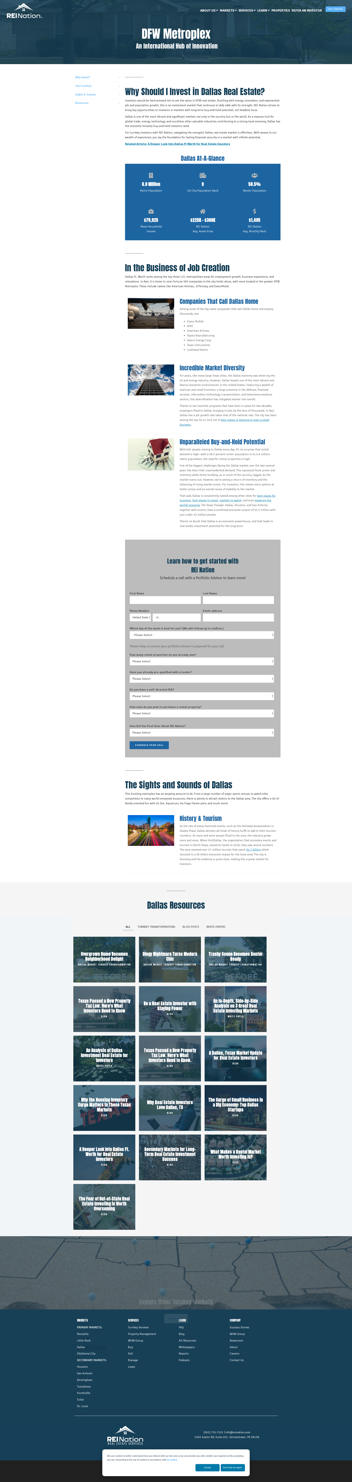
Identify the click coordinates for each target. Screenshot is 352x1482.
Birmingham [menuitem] (84, 1380)
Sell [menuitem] (130, 1353)
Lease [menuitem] (131, 1366)
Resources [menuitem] (81, 103)
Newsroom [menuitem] (236, 1340)
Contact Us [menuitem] (237, 1360)
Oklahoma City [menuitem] (86, 1353)
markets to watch (230, 500)
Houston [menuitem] (82, 1366)
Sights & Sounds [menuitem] (85, 94)
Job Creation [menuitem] (83, 86)
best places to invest (205, 500)
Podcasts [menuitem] (184, 1360)
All (128, 927)
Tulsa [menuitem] (80, 1399)
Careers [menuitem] (234, 1353)
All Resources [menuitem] (187, 1340)
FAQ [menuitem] (181, 1327)
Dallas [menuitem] (81, 1347)
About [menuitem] (234, 1347)
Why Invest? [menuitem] (82, 77)
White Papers (215, 927)
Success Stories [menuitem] (239, 1327)
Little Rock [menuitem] (84, 1340)
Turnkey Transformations (156, 927)
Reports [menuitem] (184, 1353)
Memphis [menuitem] (83, 1334)
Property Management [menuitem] (142, 1334)
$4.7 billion (253, 850)
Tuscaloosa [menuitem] (84, 1386)
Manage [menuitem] (133, 1360)
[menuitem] (209, 10)
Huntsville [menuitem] (83, 1393)
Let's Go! (176, 1286)
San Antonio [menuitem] (84, 1373)
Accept (207, 1467)
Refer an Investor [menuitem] (307, 10)
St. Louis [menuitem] (82, 1406)
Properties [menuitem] (281, 10)
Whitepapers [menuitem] (187, 1347)
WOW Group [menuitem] (135, 1340)
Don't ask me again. (233, 1467)
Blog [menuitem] (181, 1334)
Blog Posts (191, 927)
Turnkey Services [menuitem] (138, 1327)
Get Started (335, 9)
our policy (172, 1460)
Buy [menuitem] (130, 1347)
